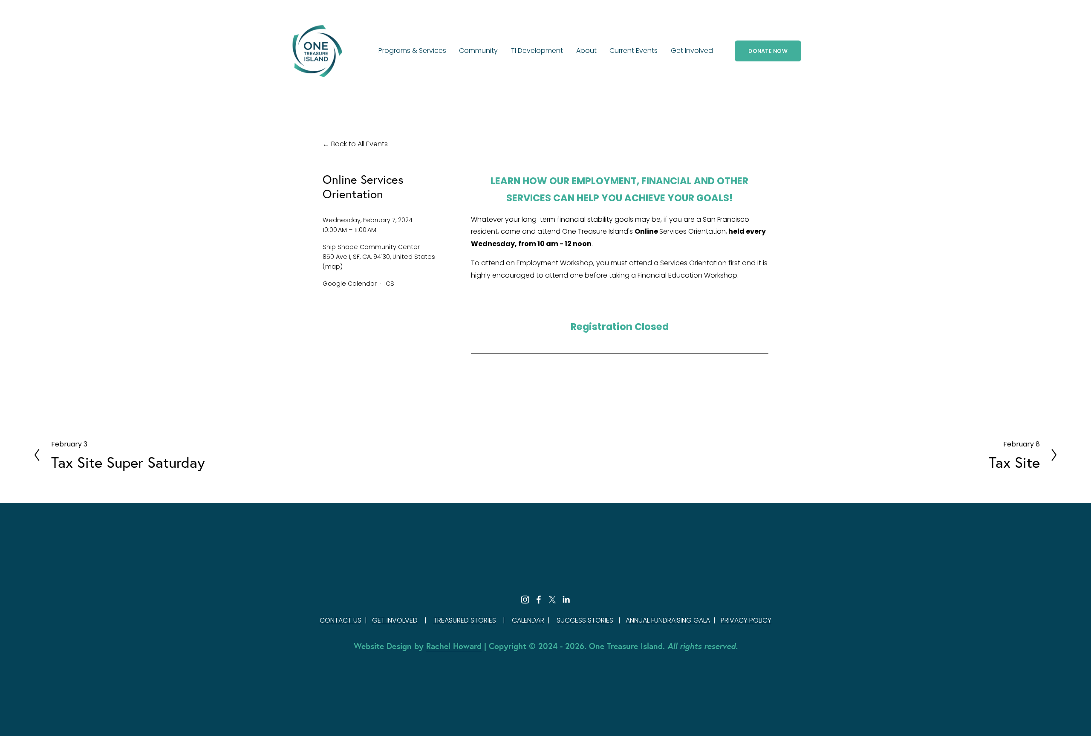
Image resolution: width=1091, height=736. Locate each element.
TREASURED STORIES (464, 620)
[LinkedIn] (566, 599)
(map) (333, 266)
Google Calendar (350, 283)
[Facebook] (538, 599)
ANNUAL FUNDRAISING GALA (668, 620)
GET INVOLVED (395, 620)
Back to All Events (359, 144)
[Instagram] (525, 599)
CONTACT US (340, 620)
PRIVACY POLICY (746, 620)
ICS (389, 283)
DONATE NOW (768, 51)
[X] (552, 599)
